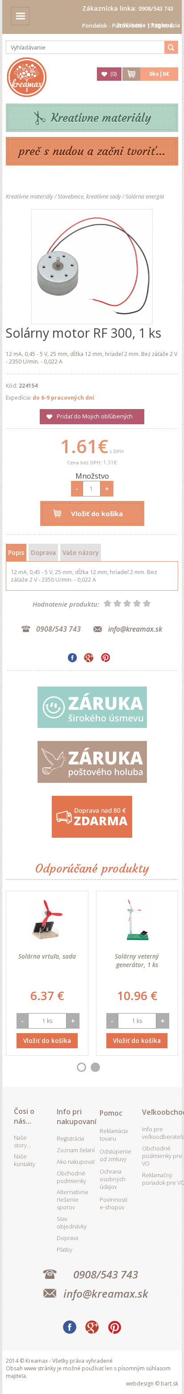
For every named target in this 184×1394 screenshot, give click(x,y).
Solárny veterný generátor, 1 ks (137, 960)
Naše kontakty (24, 1160)
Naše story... (22, 1141)
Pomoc (111, 1113)
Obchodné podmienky (71, 1177)
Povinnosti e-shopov (113, 1203)
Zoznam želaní (76, 1150)
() (113, 74)
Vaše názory (81, 552)
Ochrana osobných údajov (112, 1179)
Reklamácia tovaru (114, 1134)
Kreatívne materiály (101, 118)
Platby (64, 1249)
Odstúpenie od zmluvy (115, 1155)
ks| (159, 74)
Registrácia (165, 25)
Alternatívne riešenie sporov (72, 1199)
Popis (16, 552)
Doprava (43, 552)
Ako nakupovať (76, 1162)
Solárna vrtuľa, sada (47, 956)
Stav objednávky (72, 1222)
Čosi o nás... (24, 1116)
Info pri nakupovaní (76, 1116)
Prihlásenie (131, 25)
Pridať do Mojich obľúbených (95, 416)
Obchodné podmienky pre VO (162, 1156)
